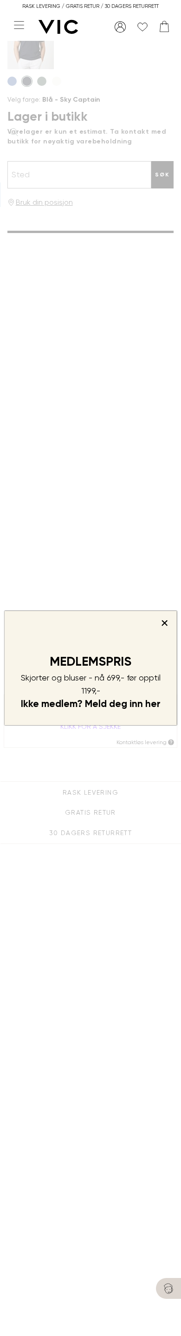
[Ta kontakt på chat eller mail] (168, 1288)
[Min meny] (120, 26)
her (153, 704)
